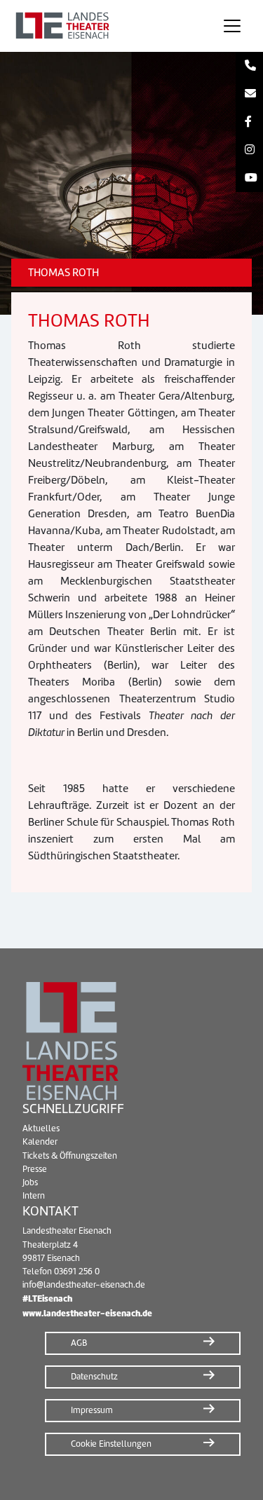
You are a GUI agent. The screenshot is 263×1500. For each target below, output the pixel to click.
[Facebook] (249, 122)
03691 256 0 (77, 1271)
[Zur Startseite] (106, 26)
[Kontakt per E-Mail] (249, 94)
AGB (79, 1343)
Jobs (30, 1182)
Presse (34, 1169)
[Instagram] (249, 150)
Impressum (92, 1410)
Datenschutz (94, 1376)
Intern (33, 1195)
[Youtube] (249, 178)
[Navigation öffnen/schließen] (232, 26)
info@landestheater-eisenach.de (83, 1284)
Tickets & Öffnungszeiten (69, 1155)
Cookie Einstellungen (111, 1444)
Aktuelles (41, 1128)
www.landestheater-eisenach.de (87, 1313)
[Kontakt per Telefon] (249, 66)
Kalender (40, 1141)
